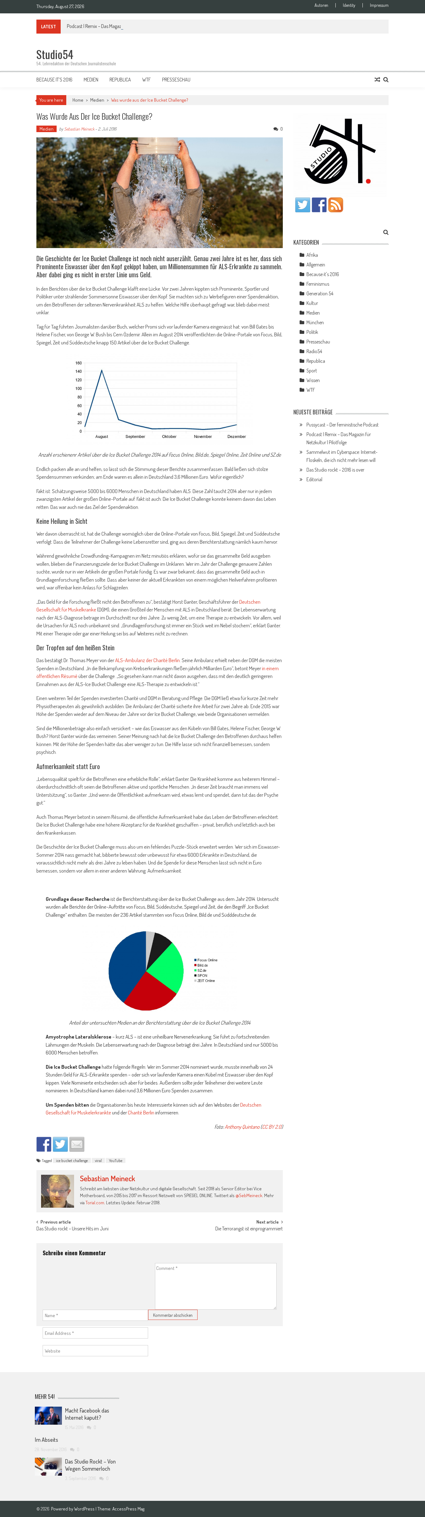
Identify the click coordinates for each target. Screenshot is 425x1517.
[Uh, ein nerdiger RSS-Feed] (335, 204)
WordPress (85, 1509)
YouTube (115, 1160)
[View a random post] (377, 79)
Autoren (321, 5)
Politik (312, 332)
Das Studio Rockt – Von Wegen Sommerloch (90, 1465)
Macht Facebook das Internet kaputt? (87, 1414)
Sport (311, 370)
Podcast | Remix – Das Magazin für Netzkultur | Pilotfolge (119, 26)
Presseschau (176, 79)
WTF (146, 79)
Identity (349, 5)
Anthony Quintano (242, 1126)
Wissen (313, 380)
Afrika (312, 255)
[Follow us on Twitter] (302, 204)
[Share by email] (76, 1144)
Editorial (314, 479)
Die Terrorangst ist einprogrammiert (249, 1229)
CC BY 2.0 (271, 1126)
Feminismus (317, 284)
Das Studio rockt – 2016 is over (335, 470)
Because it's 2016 (322, 274)
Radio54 (314, 351)
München (315, 322)
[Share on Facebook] (43, 1144)
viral (98, 1160)
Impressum (379, 5)
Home (77, 100)
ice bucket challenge (72, 1160)
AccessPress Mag (128, 1509)
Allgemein (315, 264)
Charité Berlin (141, 1112)
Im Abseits (46, 1439)
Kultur (312, 303)
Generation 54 (319, 293)
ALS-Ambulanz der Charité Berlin (147, 660)
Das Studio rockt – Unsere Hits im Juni (72, 1229)
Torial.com (95, 1203)
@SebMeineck (249, 1195)
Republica (120, 79)
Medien (91, 79)
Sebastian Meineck (79, 128)
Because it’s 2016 (54, 79)
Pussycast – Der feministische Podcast (342, 425)
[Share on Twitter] (60, 1144)
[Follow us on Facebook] (319, 204)
